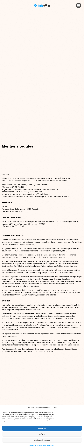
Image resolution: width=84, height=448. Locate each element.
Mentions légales (48, 445)
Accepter (42, 428)
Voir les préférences (42, 440)
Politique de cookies (35, 445)
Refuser (42, 434)
